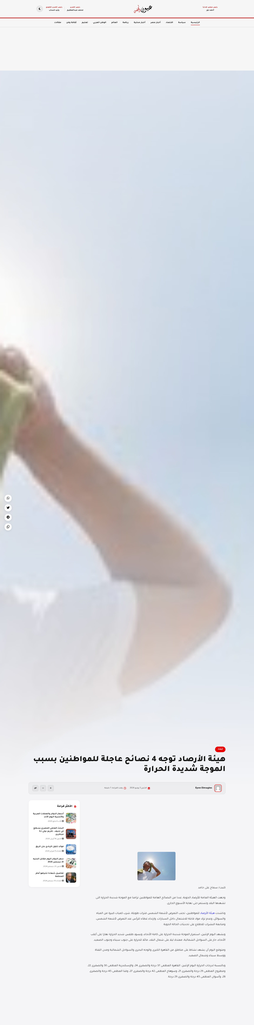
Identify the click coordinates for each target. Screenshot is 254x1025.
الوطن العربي (99, 22)
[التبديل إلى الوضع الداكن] (39, 9)
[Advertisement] (166, 47)
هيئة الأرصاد (207, 913)
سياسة (182, 22)
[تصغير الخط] (43, 788)
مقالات (57, 22)
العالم (114, 22)
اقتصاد (169, 22)
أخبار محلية (139, 22)
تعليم (85, 22)
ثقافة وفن (71, 22)
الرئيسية (195, 22)
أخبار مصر (156, 22)
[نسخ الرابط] (35, 788)
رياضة (126, 22)
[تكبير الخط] (51, 788)
